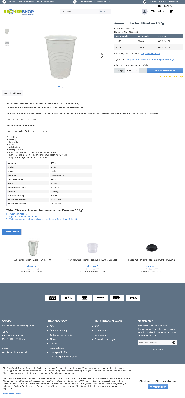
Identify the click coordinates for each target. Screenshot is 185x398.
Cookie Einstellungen (105, 339)
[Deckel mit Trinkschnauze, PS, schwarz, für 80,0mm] (151, 247)
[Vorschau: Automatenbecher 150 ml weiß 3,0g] (7, 31)
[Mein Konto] (145, 12)
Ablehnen (145, 381)
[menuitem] (85, 11)
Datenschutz (101, 330)
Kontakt (54, 343)
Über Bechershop (59, 330)
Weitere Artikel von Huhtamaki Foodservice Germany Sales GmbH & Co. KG (42, 219)
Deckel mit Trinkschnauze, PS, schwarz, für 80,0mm (151, 260)
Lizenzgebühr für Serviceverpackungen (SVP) (63, 354)
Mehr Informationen (12, 393)
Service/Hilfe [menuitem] (166, 6)
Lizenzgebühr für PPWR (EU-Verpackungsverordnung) (149, 59)
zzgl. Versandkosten (150, 53)
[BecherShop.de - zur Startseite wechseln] (19, 12)
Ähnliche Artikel (11, 231)
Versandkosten (57, 347)
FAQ (52, 326)
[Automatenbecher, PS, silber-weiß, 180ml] (33, 247)
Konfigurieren (158, 386)
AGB (97, 326)
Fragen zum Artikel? (17, 214)
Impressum (100, 334)
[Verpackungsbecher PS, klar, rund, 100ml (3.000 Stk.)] (92, 247)
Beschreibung (12, 93)
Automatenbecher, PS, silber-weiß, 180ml (33, 260)
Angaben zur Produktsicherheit (22, 216)
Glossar (53, 339)
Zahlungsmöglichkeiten (61, 334)
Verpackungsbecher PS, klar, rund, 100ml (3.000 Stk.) (92, 260)
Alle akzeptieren (165, 381)
